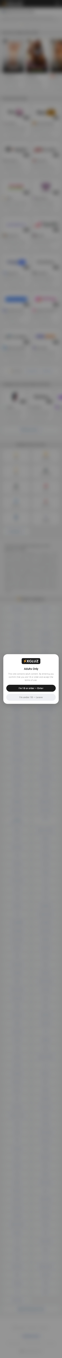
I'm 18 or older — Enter (31, 688)
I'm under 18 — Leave (31, 697)
